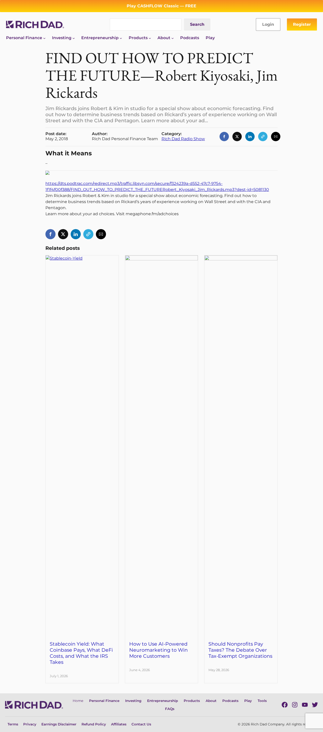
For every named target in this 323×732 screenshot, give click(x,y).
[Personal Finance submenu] (44, 38)
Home (78, 701)
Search (197, 24)
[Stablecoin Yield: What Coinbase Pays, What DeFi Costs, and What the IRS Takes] (82, 258)
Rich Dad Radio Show (183, 138)
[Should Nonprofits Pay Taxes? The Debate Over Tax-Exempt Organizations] (240, 258)
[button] (224, 136)
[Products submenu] (150, 38)
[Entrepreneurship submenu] (121, 38)
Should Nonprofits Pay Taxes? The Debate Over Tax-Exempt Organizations (240, 650)
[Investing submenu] (73, 38)
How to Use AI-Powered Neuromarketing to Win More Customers (158, 650)
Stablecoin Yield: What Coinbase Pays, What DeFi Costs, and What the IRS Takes (81, 653)
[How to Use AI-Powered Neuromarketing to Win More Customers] (161, 258)
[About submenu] (172, 38)
